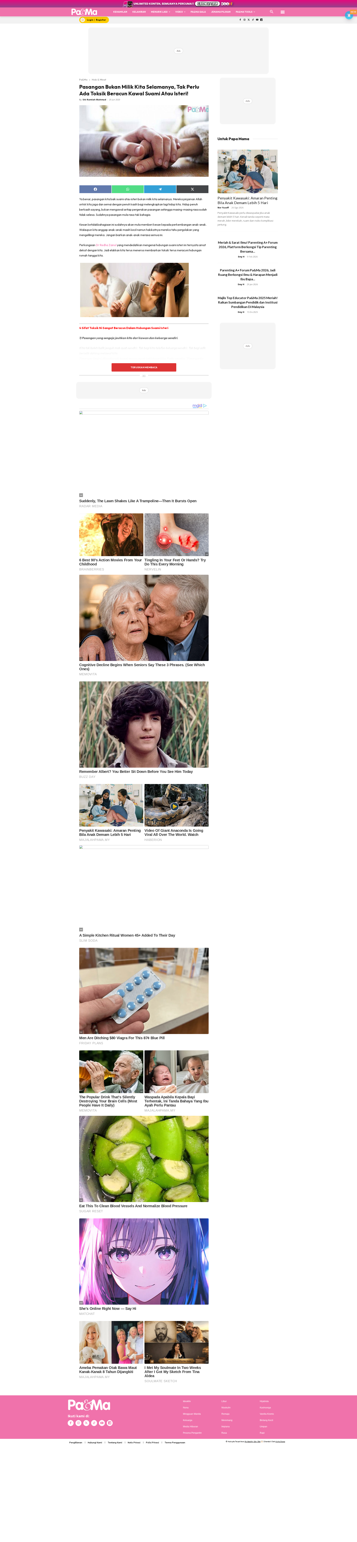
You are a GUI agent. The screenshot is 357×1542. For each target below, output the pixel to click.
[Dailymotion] (261, 20)
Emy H (241, 256)
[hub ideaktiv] (282, 10)
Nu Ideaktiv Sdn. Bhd (252, 1442)
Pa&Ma (83, 79)
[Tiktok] (253, 20)
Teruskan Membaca (144, 367)
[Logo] (84, 11)
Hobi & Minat (99, 79)
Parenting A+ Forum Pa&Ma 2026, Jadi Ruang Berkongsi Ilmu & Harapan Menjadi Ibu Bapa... (247, 274)
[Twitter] (249, 20)
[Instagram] (244, 20)
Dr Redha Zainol (105, 245)
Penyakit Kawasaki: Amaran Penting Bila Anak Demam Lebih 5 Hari (247, 200)
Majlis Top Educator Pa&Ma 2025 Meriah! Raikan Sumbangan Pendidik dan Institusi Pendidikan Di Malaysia (248, 302)
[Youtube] (257, 20)
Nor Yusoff (223, 207)
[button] (271, 11)
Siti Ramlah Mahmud (94, 99)
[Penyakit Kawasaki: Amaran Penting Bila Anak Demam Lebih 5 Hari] (248, 171)
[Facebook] (240, 20)
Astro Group (280, 1442)
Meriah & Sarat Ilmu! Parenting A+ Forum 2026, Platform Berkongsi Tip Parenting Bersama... (248, 247)
